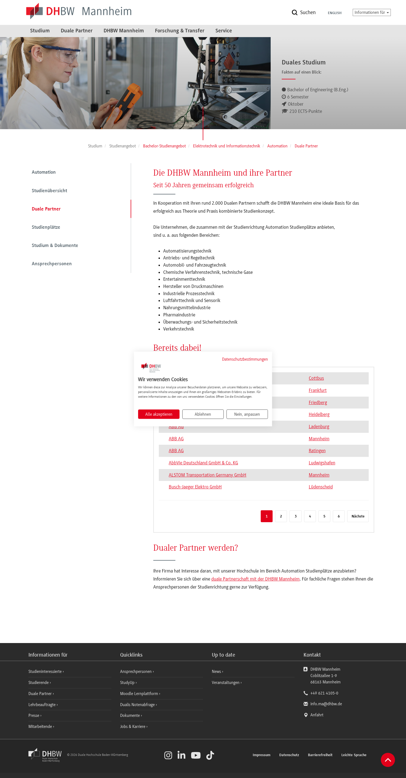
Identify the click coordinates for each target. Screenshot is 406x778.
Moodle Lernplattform (139, 693)
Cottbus (316, 378)
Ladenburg (319, 426)
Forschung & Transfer (179, 31)
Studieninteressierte (45, 671)
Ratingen (317, 450)
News (216, 671)
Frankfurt (318, 390)
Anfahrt (316, 714)
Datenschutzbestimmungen (245, 359)
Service (223, 31)
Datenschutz (289, 755)
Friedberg (318, 402)
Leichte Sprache (354, 755)
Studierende (39, 682)
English (335, 13)
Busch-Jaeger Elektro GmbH (195, 487)
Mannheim (319, 438)
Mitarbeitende (40, 726)
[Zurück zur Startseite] (47, 760)
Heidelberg (319, 414)
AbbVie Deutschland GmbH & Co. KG (203, 462)
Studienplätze (46, 227)
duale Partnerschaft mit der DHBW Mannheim (255, 579)
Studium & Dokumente (55, 245)
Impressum (261, 755)
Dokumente (130, 715)
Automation (44, 172)
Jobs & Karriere (133, 726)
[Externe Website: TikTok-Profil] (210, 755)
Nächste (358, 516)
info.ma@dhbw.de (326, 703)
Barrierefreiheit (320, 755)
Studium (40, 31)
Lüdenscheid (321, 487)
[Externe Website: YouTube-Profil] (196, 755)
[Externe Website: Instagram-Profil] (168, 755)
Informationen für (370, 12)
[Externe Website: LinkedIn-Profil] (181, 755)
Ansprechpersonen (52, 264)
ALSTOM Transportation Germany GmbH (207, 475)
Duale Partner (77, 31)
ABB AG (176, 438)
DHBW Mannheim (124, 31)
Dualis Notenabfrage (138, 704)
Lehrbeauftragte (42, 704)
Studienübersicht (49, 191)
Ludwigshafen (322, 462)
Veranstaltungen (225, 682)
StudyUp (128, 682)
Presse (34, 715)
